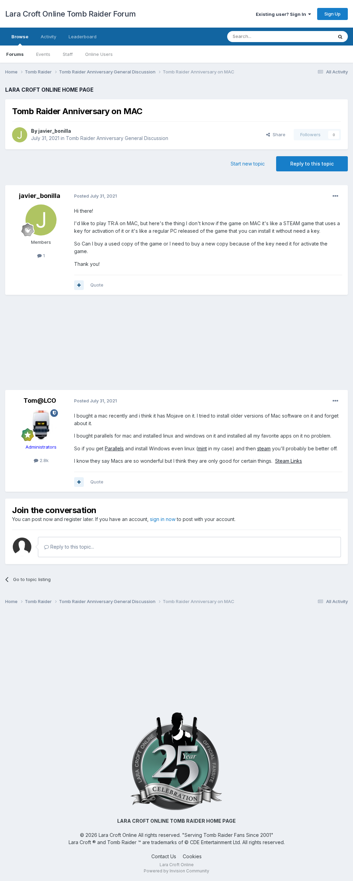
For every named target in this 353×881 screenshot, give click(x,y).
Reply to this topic (312, 164)
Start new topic (248, 164)
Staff (68, 54)
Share (277, 134)
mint (202, 448)
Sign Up (332, 14)
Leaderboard (83, 36)
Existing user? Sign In (282, 14)
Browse (19, 36)
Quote (96, 285)
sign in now (162, 519)
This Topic (312, 36)
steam (264, 448)
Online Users (99, 54)
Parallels (114, 448)
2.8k (43, 460)
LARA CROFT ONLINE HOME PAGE (49, 90)
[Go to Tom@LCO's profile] (41, 424)
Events (43, 54)
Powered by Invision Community (176, 870)
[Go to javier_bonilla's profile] (19, 134)
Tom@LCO (39, 400)
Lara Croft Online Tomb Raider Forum (70, 13)
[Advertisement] (176, 345)
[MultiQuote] (79, 285)
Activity (48, 36)
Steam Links (288, 461)
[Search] (340, 36)
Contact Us (163, 856)
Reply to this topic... (71, 547)
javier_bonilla (54, 131)
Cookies (192, 856)
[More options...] (335, 196)
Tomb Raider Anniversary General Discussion (117, 138)
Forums (15, 54)
